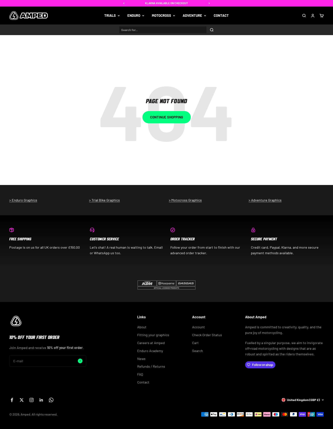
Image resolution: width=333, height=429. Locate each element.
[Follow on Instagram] (31, 400)
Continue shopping (166, 117)
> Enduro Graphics (23, 200)
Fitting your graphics (153, 335)
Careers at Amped (151, 343)
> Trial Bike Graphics (104, 200)
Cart (195, 343)
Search (197, 351)
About (141, 327)
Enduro (133, 15)
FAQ (140, 374)
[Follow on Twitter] (21, 400)
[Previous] (123, 3)
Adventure (192, 15)
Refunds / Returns (151, 366)
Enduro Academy (150, 351)
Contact (221, 15)
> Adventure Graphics (265, 200)
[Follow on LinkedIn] (41, 400)
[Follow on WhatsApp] (51, 400)
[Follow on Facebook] (11, 400)
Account (198, 327)
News (141, 358)
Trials (110, 15)
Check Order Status (207, 335)
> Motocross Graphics (185, 200)
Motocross (161, 15)
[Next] (209, 3)
